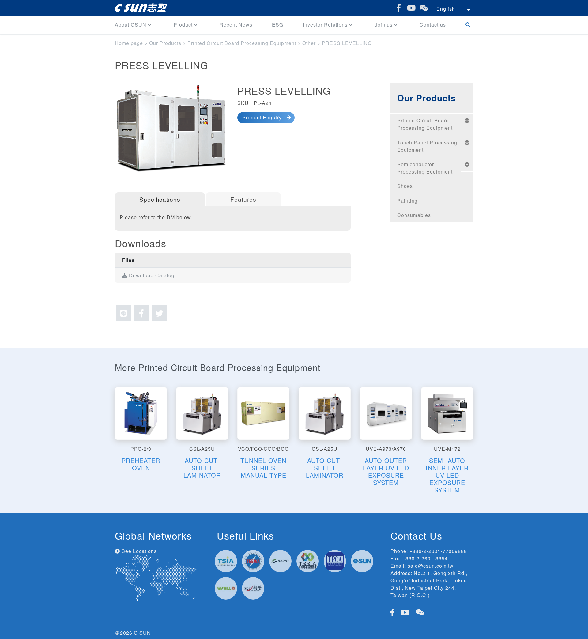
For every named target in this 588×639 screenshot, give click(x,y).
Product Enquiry (262, 117)
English (445, 8)
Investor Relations (325, 24)
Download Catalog (151, 275)
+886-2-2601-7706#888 (438, 551)
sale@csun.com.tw (431, 565)
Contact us (433, 24)
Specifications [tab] (159, 199)
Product (183, 24)
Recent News (236, 24)
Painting (407, 200)
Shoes (405, 185)
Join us (384, 24)
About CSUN (130, 24)
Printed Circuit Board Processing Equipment (425, 124)
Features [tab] (243, 199)
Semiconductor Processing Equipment (425, 168)
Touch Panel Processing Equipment (427, 146)
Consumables (414, 215)
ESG (277, 24)
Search (469, 25)
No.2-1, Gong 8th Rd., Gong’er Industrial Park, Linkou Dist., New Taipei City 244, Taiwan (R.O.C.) (428, 584)
